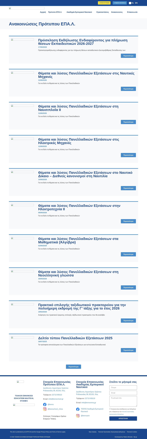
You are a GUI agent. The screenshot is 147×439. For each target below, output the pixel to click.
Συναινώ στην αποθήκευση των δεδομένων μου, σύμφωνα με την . (122, 411)
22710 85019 (90, 398)
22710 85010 (57, 395)
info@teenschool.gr (55, 399)
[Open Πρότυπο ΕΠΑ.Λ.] (63, 12)
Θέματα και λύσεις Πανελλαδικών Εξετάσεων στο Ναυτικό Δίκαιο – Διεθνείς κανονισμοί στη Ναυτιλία (85, 174)
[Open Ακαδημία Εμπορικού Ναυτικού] (93, 12)
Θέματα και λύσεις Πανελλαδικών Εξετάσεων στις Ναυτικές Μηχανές (86, 75)
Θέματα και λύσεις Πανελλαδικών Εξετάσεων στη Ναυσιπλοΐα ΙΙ (78, 108)
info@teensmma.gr (88, 403)
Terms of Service (57, 432)
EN (136, 3)
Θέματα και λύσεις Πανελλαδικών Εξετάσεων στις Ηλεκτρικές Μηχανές (78, 141)
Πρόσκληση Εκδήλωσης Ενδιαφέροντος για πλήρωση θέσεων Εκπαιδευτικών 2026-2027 (83, 42)
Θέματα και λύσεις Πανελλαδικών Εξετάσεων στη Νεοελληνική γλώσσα (78, 273)
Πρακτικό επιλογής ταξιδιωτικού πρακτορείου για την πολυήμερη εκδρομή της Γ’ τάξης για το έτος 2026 (82, 306)
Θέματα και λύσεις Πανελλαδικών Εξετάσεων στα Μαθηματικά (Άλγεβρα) (78, 240)
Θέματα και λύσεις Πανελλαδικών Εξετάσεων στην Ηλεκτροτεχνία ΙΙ (79, 207)
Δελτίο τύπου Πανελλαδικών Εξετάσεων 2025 (75, 338)
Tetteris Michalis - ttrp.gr (130, 437)
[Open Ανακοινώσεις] (124, 12)
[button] (130, 3)
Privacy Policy (45, 432)
